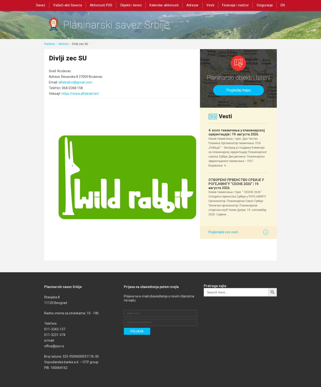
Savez (40, 5)
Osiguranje (265, 5)
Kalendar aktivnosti (164, 5)
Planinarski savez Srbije (116, 25)
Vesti (210, 5)
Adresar (192, 5)
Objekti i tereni (131, 5)
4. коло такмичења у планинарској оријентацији (236, 132)
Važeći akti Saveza (67, 5)
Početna (49, 44)
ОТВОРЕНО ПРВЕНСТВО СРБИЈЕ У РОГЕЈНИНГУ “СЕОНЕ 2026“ (236, 184)
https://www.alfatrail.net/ (80, 93)
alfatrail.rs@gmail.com (75, 82)
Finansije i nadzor (235, 5)
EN (283, 5)
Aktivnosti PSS (101, 5)
